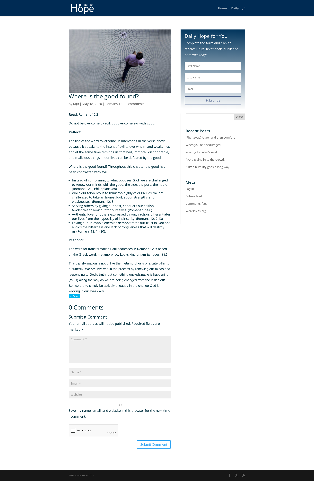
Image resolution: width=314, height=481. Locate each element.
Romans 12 (113, 104)
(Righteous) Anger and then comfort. (211, 137)
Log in (190, 189)
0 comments (135, 104)
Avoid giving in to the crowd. (205, 159)
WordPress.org (196, 211)
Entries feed (194, 196)
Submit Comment (153, 444)
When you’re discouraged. (203, 145)
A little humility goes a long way (207, 167)
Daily (235, 8)
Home (222, 8)
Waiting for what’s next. (202, 152)
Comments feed (197, 204)
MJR (76, 104)
